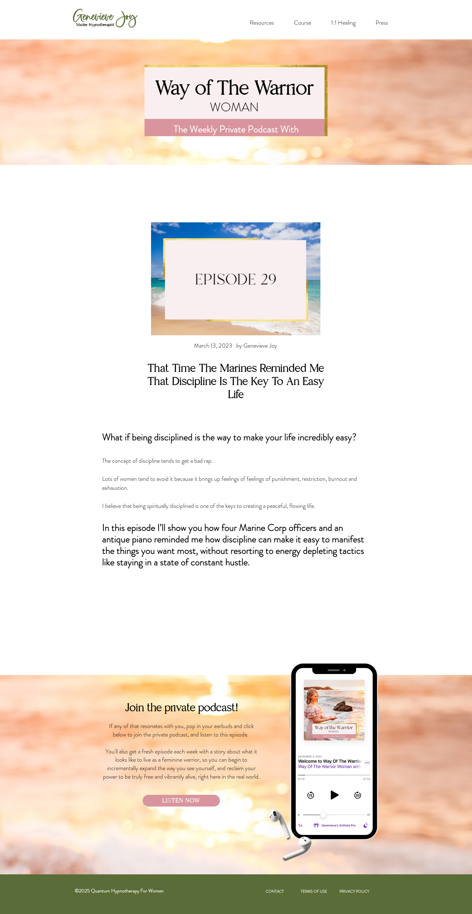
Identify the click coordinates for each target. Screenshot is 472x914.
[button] (343, 22)
